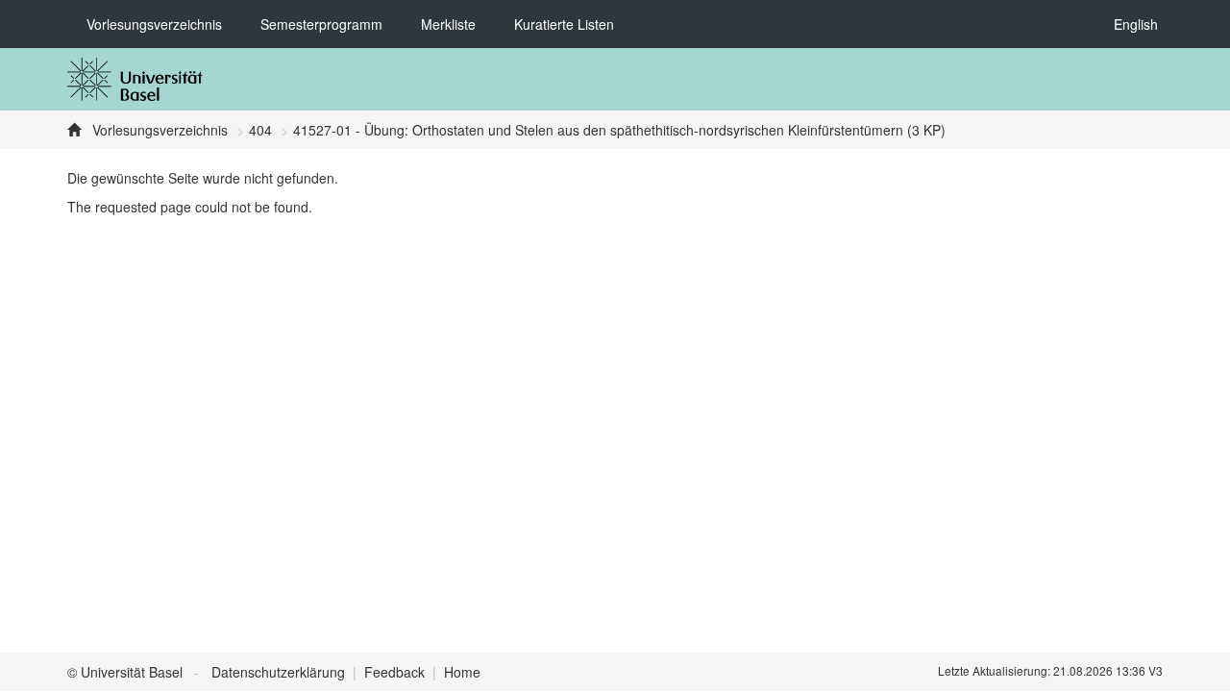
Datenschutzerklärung (278, 671)
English (1136, 24)
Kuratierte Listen (564, 24)
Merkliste (448, 24)
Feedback (394, 671)
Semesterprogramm (321, 24)
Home (462, 671)
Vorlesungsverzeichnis (154, 24)
